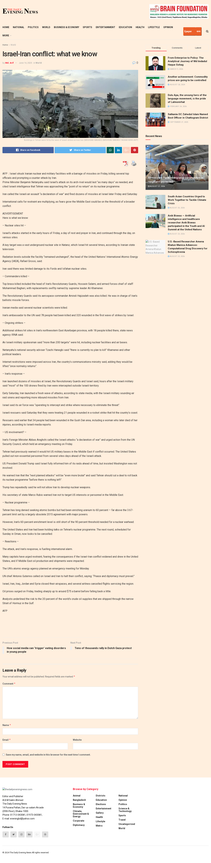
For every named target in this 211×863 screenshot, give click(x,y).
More (5, 35)
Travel (122, 819)
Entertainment (105, 27)
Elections (101, 804)
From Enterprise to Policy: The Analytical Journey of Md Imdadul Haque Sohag (187, 61)
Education (125, 27)
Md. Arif (9, 63)
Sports (87, 27)
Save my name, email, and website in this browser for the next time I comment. (48, 754)
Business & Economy (66, 27)
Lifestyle (154, 27)
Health (140, 27)
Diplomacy (79, 825)
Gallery (100, 812)
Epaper (188, 31)
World (46, 27)
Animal (76, 795)
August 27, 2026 (157, 186)
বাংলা (198, 31)
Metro (99, 825)
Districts (100, 795)
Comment (8, 683)
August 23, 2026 (177, 234)
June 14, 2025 (25, 63)
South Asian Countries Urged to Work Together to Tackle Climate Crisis (187, 200)
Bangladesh (79, 800)
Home (5, 27)
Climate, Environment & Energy (81, 814)
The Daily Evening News (20, 852)
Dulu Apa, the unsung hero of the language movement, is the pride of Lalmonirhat (187, 99)
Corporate (78, 820)
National (18, 27)
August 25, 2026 (177, 208)
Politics (33, 27)
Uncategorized (127, 824)
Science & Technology (125, 809)
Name (6, 725)
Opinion (168, 27)
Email (6, 739)
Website (77, 740)
